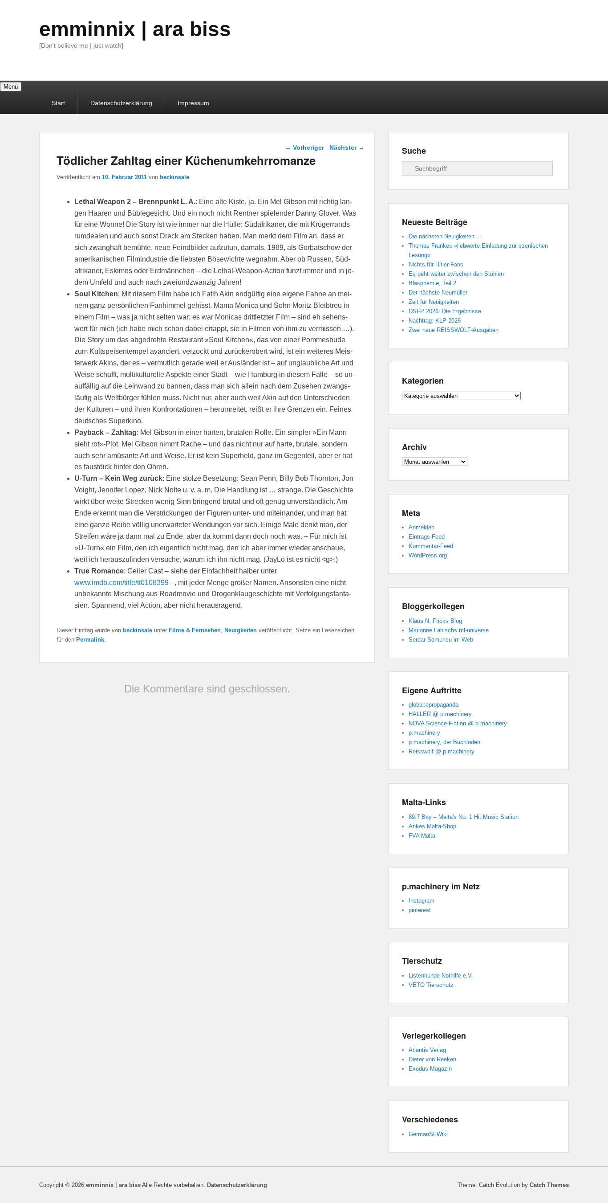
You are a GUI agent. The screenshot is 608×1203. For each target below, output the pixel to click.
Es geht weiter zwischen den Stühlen (456, 273)
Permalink (90, 639)
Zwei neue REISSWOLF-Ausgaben (454, 330)
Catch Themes (549, 1185)
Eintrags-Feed (427, 536)
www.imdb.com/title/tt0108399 (121, 582)
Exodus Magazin (430, 1068)
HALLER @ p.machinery (440, 714)
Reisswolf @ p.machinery (441, 751)
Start (58, 102)
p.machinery (424, 732)
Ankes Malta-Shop (432, 826)
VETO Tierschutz (431, 985)
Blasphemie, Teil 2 (432, 283)
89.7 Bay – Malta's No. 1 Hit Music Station (464, 817)
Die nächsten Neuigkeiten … (445, 236)
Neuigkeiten (240, 630)
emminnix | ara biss (135, 29)
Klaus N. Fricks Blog (435, 621)
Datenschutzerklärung (121, 102)
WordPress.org (428, 555)
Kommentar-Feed (431, 546)
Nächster (347, 147)
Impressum (193, 102)
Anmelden (421, 527)
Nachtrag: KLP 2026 (435, 320)
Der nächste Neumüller (438, 292)
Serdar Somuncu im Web (441, 639)
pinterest (420, 910)
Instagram (421, 900)
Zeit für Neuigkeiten (434, 302)
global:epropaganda (433, 704)
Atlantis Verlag (427, 1050)
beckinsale (174, 177)
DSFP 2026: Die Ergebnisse (445, 311)
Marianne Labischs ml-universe (449, 630)
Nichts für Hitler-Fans (436, 264)
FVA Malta (422, 835)
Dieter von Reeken (432, 1059)
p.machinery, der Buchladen (444, 742)
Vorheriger (304, 147)
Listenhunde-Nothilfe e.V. (441, 975)
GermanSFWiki (428, 1134)
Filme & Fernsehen (195, 630)
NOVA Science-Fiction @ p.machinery (458, 723)
